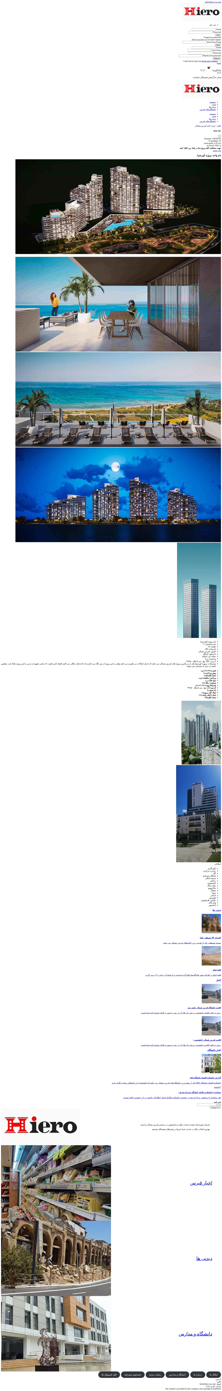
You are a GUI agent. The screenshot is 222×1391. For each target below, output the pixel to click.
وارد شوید (217, 150)
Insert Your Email (214, 42)
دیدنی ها (212, 107)
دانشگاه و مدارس (195, 1333)
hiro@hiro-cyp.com (213, 2)
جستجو (213, 102)
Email (218, 29)
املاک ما (214, 1374)
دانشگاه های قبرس (208, 109)
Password (217, 32)
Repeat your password (212, 56)
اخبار (214, 104)
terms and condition (209, 61)
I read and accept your (200, 61)
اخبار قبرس (201, 1182)
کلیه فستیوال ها (109, 1374)
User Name (216, 50)
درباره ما (198, 1374)
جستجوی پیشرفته (132, 1374)
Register (217, 58)
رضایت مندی (155, 1374)
